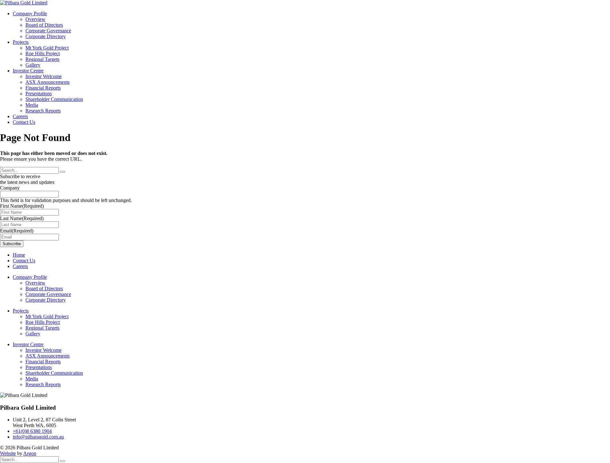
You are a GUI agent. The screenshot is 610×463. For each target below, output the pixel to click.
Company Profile (30, 13)
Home (19, 255)
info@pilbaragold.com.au (38, 437)
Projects (21, 42)
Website (8, 453)
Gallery (32, 65)
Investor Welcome (43, 76)
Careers (20, 116)
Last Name (22, 218)
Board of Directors (44, 25)
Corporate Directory (45, 36)
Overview (35, 19)
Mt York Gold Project (47, 47)
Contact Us (24, 122)
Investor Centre (28, 70)
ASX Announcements (47, 82)
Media (31, 105)
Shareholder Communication (54, 99)
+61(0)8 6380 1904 (32, 431)
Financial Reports (43, 88)
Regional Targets (42, 59)
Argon (29, 453)
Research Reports (43, 110)
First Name (22, 206)
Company (10, 188)
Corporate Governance (48, 30)
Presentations (38, 93)
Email (16, 230)
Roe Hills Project (42, 53)
